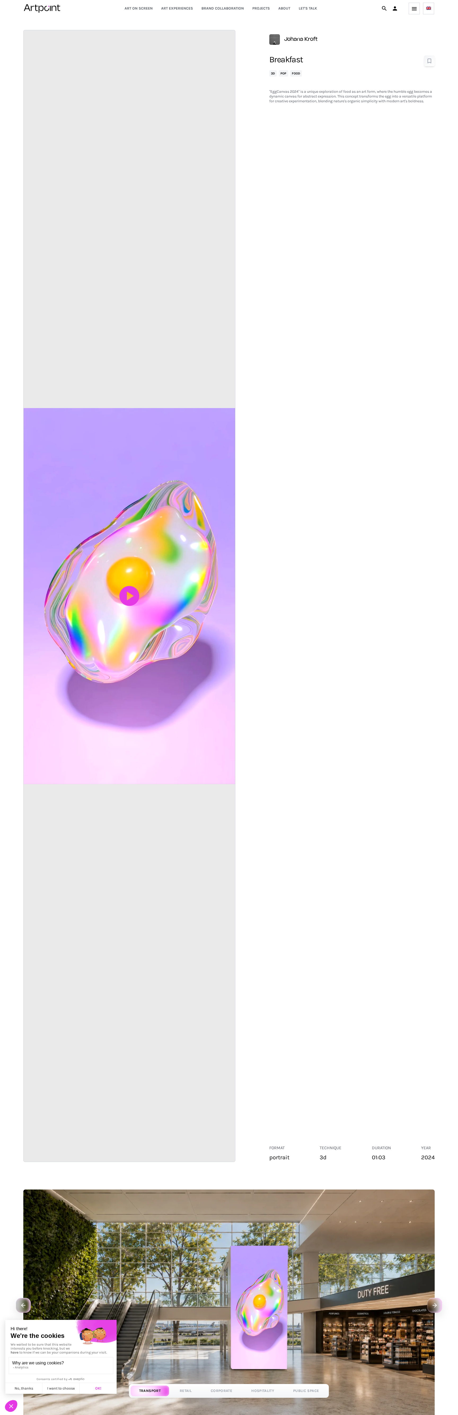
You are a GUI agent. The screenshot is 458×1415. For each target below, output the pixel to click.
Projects (261, 8)
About (284, 8)
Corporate (221, 1391)
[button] (395, 8)
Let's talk (308, 8)
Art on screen (139, 8)
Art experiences (177, 8)
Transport (150, 1391)
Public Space (306, 1391)
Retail (186, 1391)
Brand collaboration (222, 8)
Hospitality (262, 1391)
